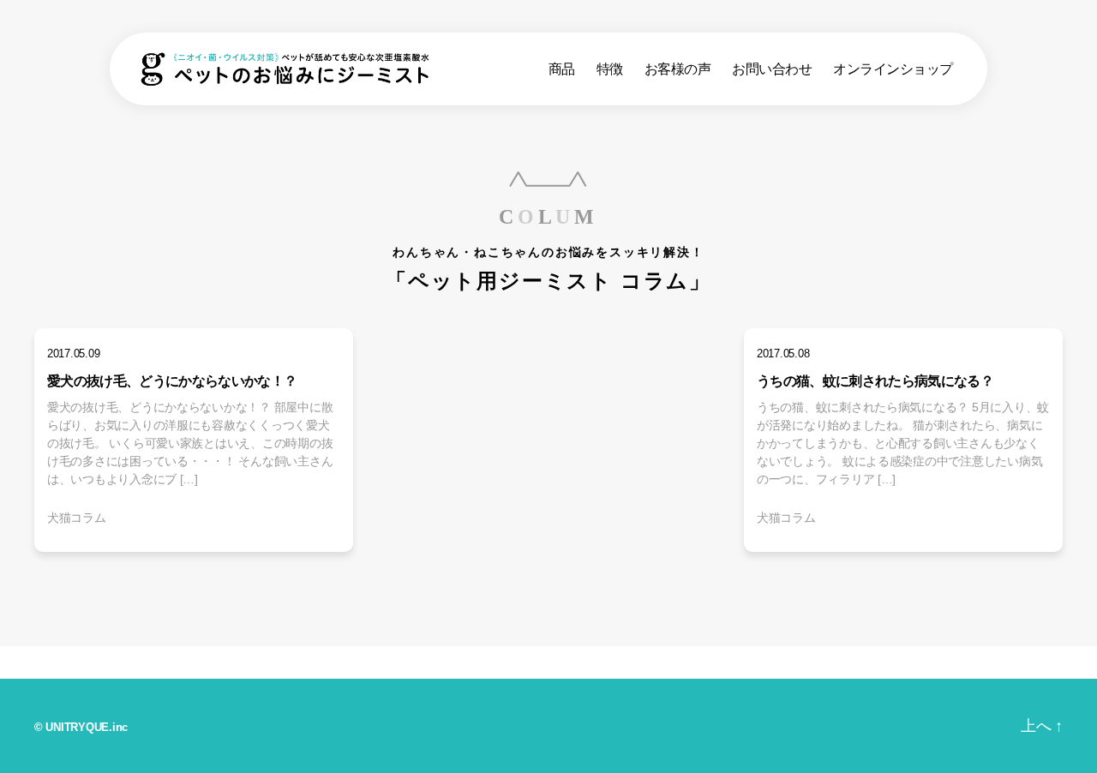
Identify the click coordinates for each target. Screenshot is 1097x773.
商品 (561, 69)
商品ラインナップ (245, 664)
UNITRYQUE (77, 727)
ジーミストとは (441, 664)
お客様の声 (677, 69)
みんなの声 (620, 664)
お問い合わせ (772, 69)
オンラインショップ (893, 69)
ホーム (71, 661)
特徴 (609, 69)
